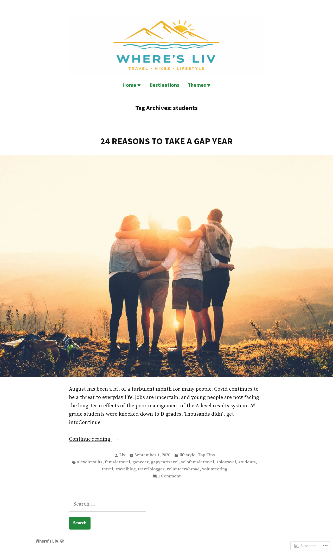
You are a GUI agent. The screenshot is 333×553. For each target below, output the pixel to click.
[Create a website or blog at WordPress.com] (62, 541)
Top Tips (206, 455)
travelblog (126, 469)
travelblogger (151, 469)
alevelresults (90, 462)
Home (129, 85)
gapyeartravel (164, 462)
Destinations (164, 85)
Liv (122, 455)
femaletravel (117, 462)
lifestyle (187, 455)
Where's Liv (47, 541)
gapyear (140, 462)
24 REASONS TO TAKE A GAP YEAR (166, 141)
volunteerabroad (183, 469)
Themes (197, 85)
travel (107, 469)
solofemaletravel (197, 462)
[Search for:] (107, 504)
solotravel (226, 462)
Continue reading (90, 440)
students (247, 462)
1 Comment (169, 476)
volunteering (214, 469)
